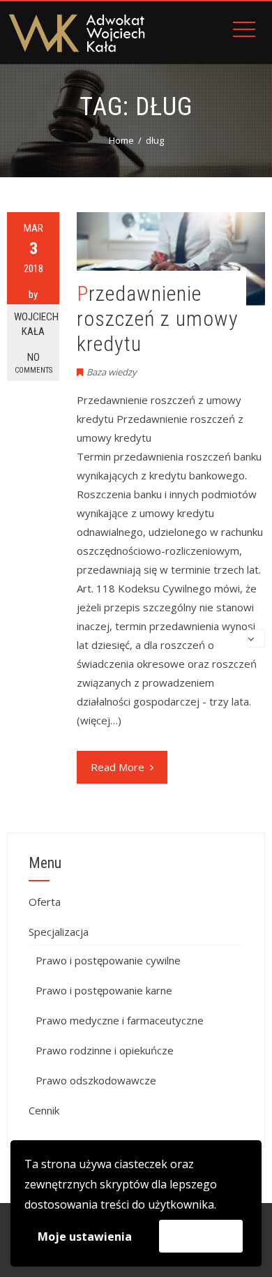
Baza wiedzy (111, 372)
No (33, 363)
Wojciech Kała (36, 324)
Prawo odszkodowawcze (96, 1080)
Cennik (44, 1110)
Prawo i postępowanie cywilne (108, 960)
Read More (117, 767)
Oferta (45, 902)
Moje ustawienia (85, 1236)
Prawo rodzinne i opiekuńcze (105, 1050)
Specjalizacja (59, 932)
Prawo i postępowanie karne (104, 990)
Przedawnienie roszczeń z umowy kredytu (158, 318)
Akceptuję (200, 1236)
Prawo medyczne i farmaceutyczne (120, 1020)
